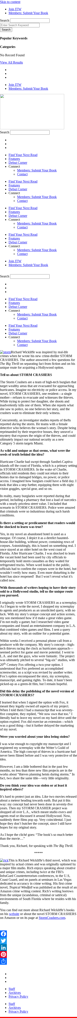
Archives (15, 992)
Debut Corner (18, 162)
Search (4, 20)
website (14, 914)
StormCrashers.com (52, 918)
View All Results (11, 62)
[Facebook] (38, 933)
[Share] (38, 961)
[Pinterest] (38, 954)
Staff (12, 989)
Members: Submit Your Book (37, 170)
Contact (22, 174)
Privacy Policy (18, 996)
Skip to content (10, 2)
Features (14, 159)
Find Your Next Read (23, 155)
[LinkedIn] (38, 947)
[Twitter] (38, 940)
